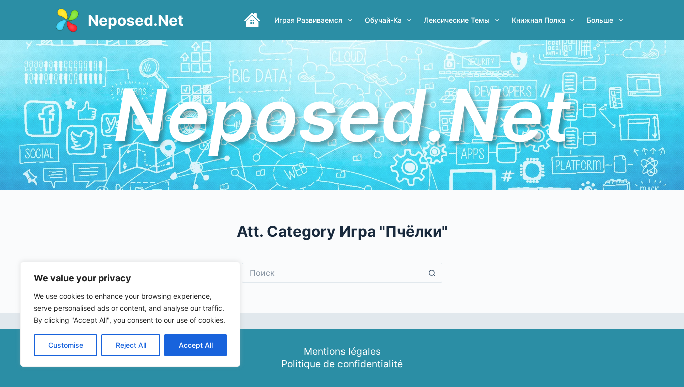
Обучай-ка (383, 20)
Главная (252, 20)
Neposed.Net (136, 20)
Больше (600, 20)
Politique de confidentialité (342, 364)
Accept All (196, 345)
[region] (130, 314)
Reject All (131, 345)
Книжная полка (538, 20)
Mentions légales (342, 351)
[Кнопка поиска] (432, 273)
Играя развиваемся (308, 20)
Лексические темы (457, 20)
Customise (65, 345)
